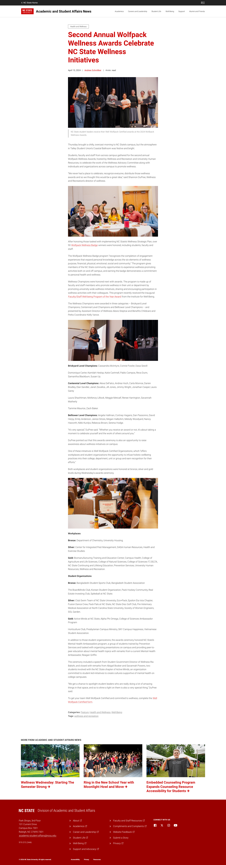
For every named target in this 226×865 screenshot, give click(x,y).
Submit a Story (120, 837)
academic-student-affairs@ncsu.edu (37, 835)
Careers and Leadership (137, 11)
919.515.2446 (25, 842)
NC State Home (30, 2)
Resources (97, 859)
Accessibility (75, 859)
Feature (85, 712)
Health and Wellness (100, 712)
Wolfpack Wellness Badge (84, 245)
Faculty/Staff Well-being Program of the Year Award (94, 296)
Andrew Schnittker (92, 70)
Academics (119, 11)
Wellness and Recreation (86, 716)
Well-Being (170, 11)
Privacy (86, 859)
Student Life (156, 11)
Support (181, 11)
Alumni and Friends (197, 11)
